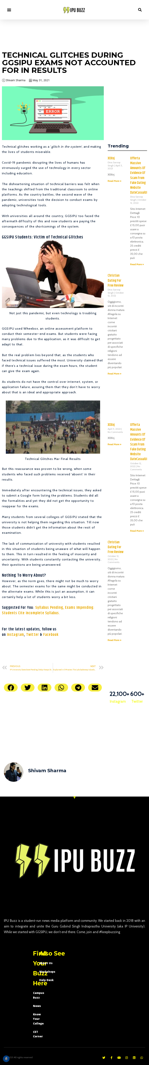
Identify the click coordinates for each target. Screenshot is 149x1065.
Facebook (51, 635)
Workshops (47, 971)
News (37, 1006)
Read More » (114, 180)
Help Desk (46, 980)
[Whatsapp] (141, 1057)
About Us (46, 963)
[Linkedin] (134, 1057)
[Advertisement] (74, 34)
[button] (9, 10)
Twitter (33, 635)
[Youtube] (119, 1057)
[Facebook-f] (111, 1057)
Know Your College (38, 1018)
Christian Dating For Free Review (115, 280)
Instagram (15, 635)
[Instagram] (126, 1057)
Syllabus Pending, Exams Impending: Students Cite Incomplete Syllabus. (48, 610)
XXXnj (111, 158)
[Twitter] (103, 1057)
